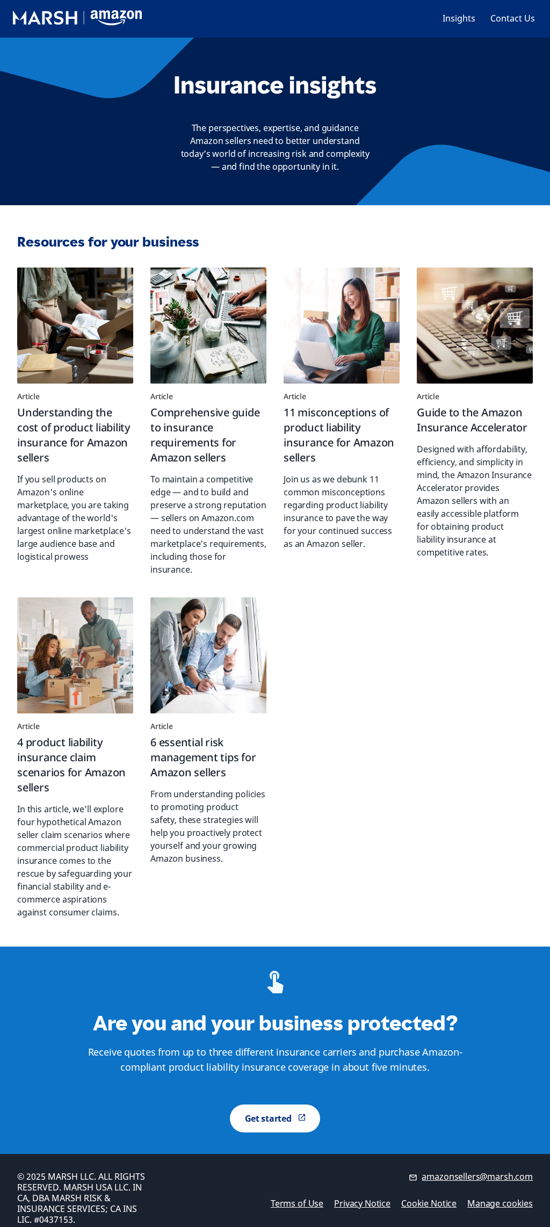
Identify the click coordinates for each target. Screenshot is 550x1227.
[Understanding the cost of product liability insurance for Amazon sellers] (75, 326)
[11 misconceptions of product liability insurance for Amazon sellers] (342, 326)
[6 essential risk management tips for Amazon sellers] (208, 655)
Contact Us (512, 18)
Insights (459, 18)
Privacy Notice (362, 1203)
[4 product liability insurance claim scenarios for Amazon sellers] (75, 655)
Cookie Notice (429, 1203)
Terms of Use (297, 1203)
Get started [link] (268, 1118)
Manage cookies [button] (500, 1203)
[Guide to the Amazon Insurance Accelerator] (475, 326)
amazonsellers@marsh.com (477, 1176)
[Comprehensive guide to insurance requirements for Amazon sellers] (208, 326)
